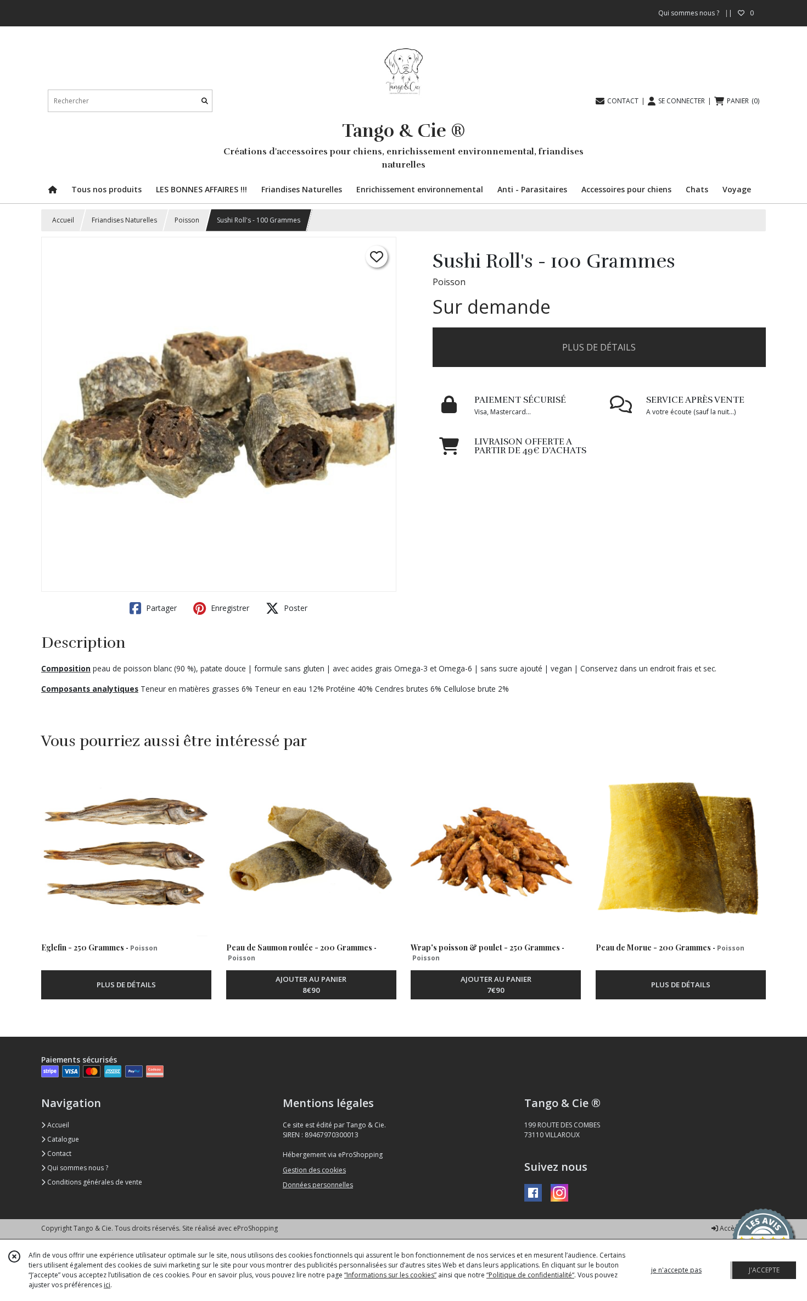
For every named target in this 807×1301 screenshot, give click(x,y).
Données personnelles (318, 1184)
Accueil (63, 220)
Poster (294, 608)
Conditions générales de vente (94, 1182)
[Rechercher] (205, 101)
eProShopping (255, 1228)
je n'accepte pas (676, 1270)
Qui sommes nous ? (77, 1167)
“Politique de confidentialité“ (530, 1275)
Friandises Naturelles (124, 220)
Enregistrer (229, 608)
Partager (160, 608)
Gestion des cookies (314, 1170)
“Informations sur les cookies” (390, 1275)
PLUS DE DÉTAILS (599, 347)
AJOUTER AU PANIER (311, 984)
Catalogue (62, 1139)
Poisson (187, 220)
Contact (58, 1153)
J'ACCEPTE (764, 1270)
